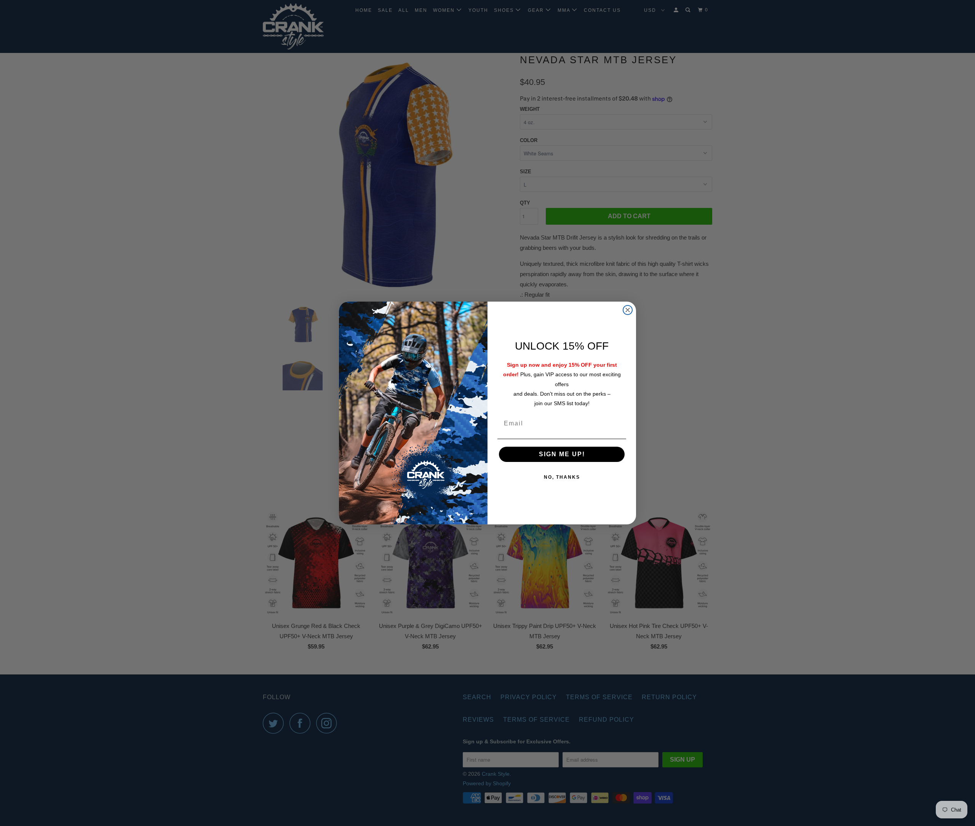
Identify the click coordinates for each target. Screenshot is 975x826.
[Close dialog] (627, 310)
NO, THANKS (562, 477)
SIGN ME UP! (562, 454)
